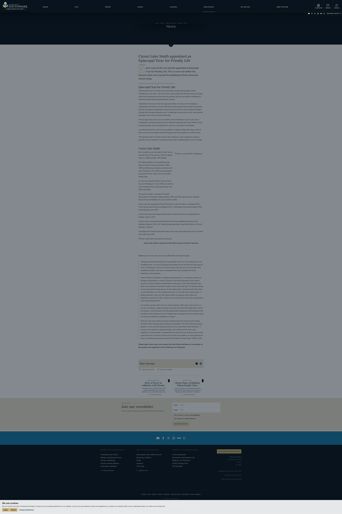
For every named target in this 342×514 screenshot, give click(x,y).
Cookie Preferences (173, 498)
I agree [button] (6, 510)
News (180, 23)
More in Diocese (108, 470)
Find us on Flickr (321, 13)
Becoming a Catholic (144, 457)
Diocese (45, 7)
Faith (76, 7)
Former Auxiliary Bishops (110, 463)
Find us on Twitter (315, 13)
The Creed (140, 466)
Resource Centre (333, 13)
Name (176, 405)
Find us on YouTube (309, 13)
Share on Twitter (196, 363)
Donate (328, 8)
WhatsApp (318, 8)
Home (162, 23)
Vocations (173, 7)
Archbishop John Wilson (109, 455)
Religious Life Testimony (181, 460)
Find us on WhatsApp (324, 13)
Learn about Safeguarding (228, 451)
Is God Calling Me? (179, 455)
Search (336, 8)
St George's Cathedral (109, 466)
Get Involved (245, 7)
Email (176, 410)
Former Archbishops (108, 460)
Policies (166, 498)
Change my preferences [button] (26, 510)
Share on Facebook (200, 363)
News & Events (209, 7)
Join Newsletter (179, 424)
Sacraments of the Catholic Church (149, 455)
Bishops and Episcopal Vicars (111, 457)
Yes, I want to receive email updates (187, 415)
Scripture (140, 463)
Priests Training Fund (180, 463)
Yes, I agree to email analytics (184, 418)
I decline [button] (13, 510)
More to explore (282, 7)
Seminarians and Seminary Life (183, 457)
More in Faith (143, 470)
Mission (140, 7)
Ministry (108, 7)
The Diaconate (177, 466)
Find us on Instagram (318, 13)
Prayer (139, 460)
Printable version (148, 369)
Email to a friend (166, 369)
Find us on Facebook (312, 13)
